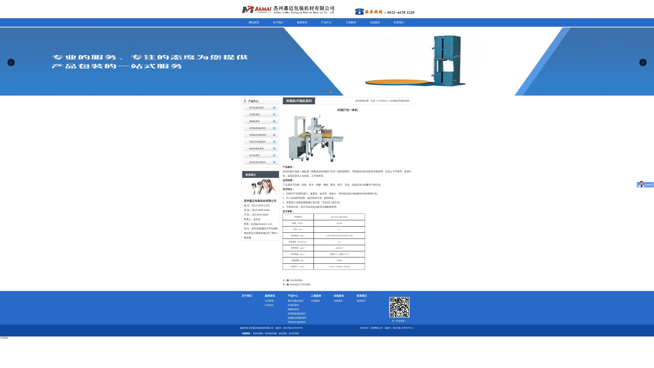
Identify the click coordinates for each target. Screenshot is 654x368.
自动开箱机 (294, 333)
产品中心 (383, 100)
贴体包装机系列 (256, 148)
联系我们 (362, 295)
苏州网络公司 (376, 328)
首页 (373, 100)
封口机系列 (254, 155)
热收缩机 (283, 333)
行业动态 (269, 305)
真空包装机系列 (256, 107)
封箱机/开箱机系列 (257, 135)
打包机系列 (254, 114)
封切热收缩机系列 (257, 128)
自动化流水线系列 (257, 162)
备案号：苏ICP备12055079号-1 (399, 328)
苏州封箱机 (258, 333)
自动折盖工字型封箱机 (300, 284)
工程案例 (316, 295)
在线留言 (339, 295)
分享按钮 (4, 338)
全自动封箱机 (296, 280)
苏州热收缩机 (271, 333)
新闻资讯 (270, 295)
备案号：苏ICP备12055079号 (289, 328)
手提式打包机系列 (257, 142)
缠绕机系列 (254, 121)
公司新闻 (269, 301)
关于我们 (247, 295)
